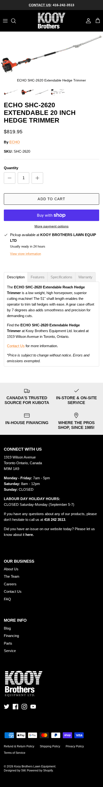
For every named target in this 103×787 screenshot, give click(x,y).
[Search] (16, 21)
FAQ (7, 599)
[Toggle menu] (5, 21)
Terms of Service (14, 753)
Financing (11, 636)
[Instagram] (24, 706)
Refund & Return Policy (19, 746)
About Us (11, 569)
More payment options (51, 226)
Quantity (11, 168)
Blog (7, 628)
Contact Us (16, 346)
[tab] (16, 277)
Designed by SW (14, 770)
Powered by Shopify (40, 770)
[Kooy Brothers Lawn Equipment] (52, 20)
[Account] (87, 21)
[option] (51, 59)
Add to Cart (51, 199)
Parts (8, 643)
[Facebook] (15, 706)
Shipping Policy (50, 746)
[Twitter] (6, 706)
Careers (10, 584)
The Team (11, 576)
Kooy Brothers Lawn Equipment (34, 766)
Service (10, 651)
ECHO (14, 142)
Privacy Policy (75, 746)
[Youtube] (33, 706)
